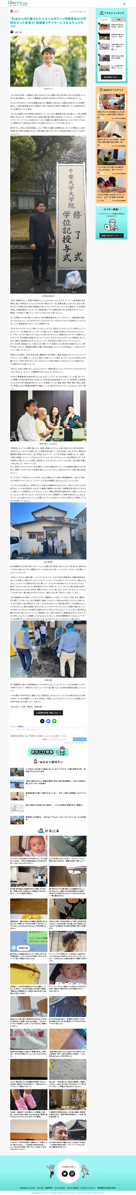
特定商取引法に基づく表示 (106, 1188)
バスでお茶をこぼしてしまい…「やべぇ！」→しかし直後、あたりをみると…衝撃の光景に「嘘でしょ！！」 (67, 859)
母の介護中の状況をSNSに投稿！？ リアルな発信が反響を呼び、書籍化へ (55, 805)
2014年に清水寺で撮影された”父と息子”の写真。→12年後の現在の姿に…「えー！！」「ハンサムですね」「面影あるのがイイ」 (67, 1144)
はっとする (15, 707)
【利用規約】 (49, 1188)
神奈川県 (38, 707)
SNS (119, 19)
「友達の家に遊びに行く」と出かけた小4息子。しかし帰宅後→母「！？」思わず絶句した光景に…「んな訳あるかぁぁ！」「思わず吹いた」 (67, 1053)
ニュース (104, 19)
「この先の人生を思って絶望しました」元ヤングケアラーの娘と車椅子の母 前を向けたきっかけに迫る (55, 770)
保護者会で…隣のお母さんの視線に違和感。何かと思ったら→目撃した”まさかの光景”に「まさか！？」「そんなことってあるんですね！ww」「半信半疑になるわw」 (28, 924)
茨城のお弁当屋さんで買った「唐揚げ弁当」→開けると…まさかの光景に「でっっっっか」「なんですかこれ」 (28, 1053)
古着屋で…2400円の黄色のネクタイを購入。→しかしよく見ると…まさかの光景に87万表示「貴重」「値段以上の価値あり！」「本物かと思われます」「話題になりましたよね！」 (28, 989)
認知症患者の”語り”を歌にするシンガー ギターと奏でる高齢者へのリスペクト (56, 794)
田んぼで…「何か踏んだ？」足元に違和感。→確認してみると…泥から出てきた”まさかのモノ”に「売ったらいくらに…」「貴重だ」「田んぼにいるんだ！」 (67, 1084)
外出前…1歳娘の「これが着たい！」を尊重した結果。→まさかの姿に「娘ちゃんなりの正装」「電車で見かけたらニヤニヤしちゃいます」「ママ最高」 (28, 1114)
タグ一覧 (40, 1188)
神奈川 (30, 707)
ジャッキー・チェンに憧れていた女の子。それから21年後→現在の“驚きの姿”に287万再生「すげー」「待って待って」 (67, 988)
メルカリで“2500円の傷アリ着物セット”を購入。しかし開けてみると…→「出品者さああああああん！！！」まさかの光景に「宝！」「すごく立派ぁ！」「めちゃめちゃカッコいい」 (28, 1145)
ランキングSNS (60, 1188)
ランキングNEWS (73, 1188)
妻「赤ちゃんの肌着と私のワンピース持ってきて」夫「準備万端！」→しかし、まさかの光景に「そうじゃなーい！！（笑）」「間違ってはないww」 (28, 956)
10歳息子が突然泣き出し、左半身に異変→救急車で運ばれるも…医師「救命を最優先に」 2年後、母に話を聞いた (67, 1114)
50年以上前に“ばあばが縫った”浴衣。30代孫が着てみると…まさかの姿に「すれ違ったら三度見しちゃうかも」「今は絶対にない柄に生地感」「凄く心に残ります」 (67, 924)
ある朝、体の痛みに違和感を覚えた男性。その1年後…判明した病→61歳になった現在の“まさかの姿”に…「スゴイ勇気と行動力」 (28, 891)
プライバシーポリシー (88, 1188)
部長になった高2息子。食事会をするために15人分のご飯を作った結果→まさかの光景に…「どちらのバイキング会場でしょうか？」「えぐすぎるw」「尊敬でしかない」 (28, 1022)
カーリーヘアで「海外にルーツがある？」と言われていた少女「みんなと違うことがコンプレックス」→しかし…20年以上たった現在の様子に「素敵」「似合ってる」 (67, 957)
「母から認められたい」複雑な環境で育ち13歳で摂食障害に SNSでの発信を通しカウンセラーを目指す (56, 782)
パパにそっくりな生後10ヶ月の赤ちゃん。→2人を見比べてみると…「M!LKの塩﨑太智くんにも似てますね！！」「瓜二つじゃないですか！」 (28, 860)
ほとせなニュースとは (27, 1188)
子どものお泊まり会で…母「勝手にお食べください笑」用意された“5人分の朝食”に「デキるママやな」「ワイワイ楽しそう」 (67, 1021)
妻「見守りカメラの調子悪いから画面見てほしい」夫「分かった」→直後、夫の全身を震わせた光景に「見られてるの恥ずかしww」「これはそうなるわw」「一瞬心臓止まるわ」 (67, 892)
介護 (23, 707)
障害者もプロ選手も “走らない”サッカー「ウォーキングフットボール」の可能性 (56, 818)
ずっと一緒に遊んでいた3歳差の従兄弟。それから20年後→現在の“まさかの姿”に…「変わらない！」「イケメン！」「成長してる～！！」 (28, 1084)
